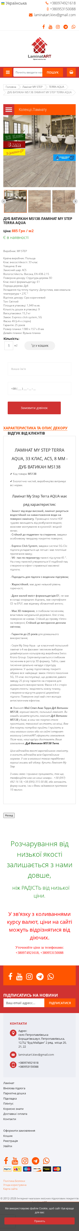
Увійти (7, 1146)
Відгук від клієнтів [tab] (26, 433)
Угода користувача (14, 1185)
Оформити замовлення (19, 1131)
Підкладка (10, 1098)
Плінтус (8, 1103)
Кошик (8, 1136)
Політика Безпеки (14, 1181)
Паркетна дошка (14, 1093)
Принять (39, 1221)
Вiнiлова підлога (14, 1088)
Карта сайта (10, 1189)
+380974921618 (63, 3)
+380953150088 (63, 9)
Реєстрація (10, 1141)
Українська (16, 3)
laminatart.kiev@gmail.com (55, 14)
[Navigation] (7, 72)
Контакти (9, 1119)
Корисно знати (13, 1109)
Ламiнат (8, 1083)
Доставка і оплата (15, 1114)
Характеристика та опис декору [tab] (35, 428)
